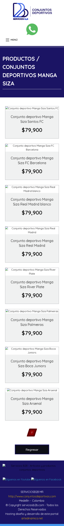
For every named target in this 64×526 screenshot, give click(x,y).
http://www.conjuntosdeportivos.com (32, 496)
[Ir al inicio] (32, 11)
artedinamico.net (32, 518)
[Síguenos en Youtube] (17, 479)
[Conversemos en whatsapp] (32, 29)
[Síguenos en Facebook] (46, 479)
